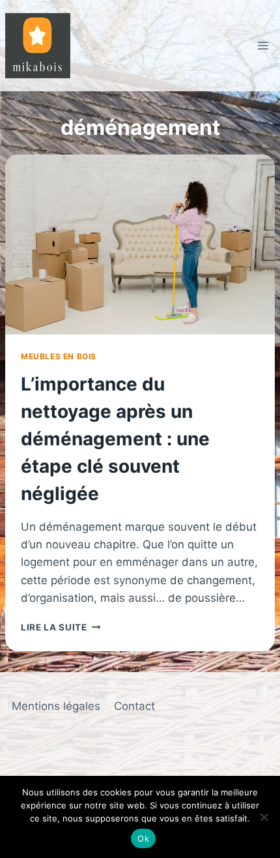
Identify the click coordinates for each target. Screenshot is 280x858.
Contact (134, 706)
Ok (143, 838)
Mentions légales (56, 706)
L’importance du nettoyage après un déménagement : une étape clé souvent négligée (115, 439)
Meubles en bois (58, 356)
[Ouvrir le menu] (263, 45)
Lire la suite (60, 627)
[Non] (263, 816)
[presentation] (140, 244)
